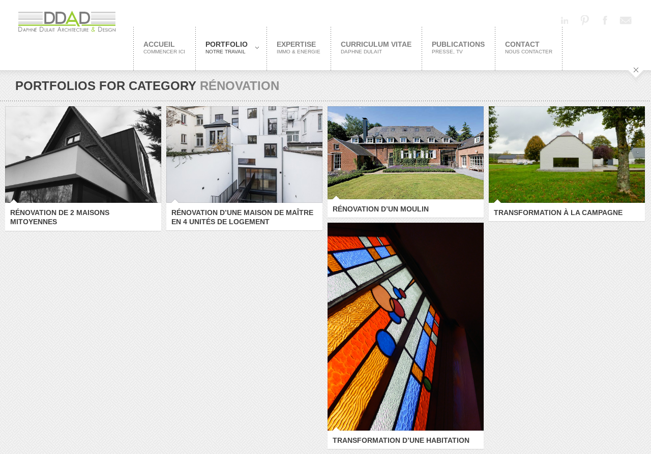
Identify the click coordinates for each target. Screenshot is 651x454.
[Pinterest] (585, 20)
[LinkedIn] (564, 20)
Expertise (298, 47)
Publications (458, 47)
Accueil (164, 47)
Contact (528, 47)
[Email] (625, 20)
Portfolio (221, 47)
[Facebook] (605, 20)
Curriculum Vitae (376, 47)
